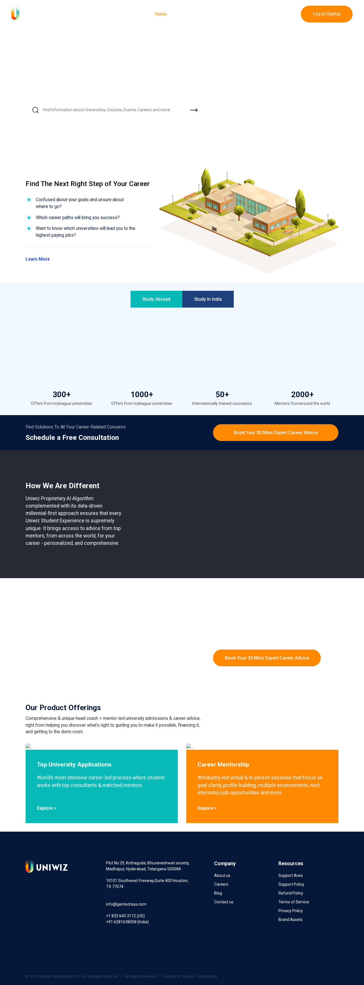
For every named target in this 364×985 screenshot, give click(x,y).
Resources (281, 14)
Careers (221, 884)
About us (222, 875)
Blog (218, 893)
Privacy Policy (290, 910)
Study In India (208, 299)
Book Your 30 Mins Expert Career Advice (276, 432)
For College (189, 14)
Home (161, 14)
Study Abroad (156, 299)
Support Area (290, 875)
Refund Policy (290, 893)
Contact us (223, 902)
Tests (253, 14)
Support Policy (291, 884)
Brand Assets (290, 919)
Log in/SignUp (327, 14)
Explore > (46, 808)
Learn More (38, 259)
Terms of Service (293, 902)
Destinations (224, 14)
